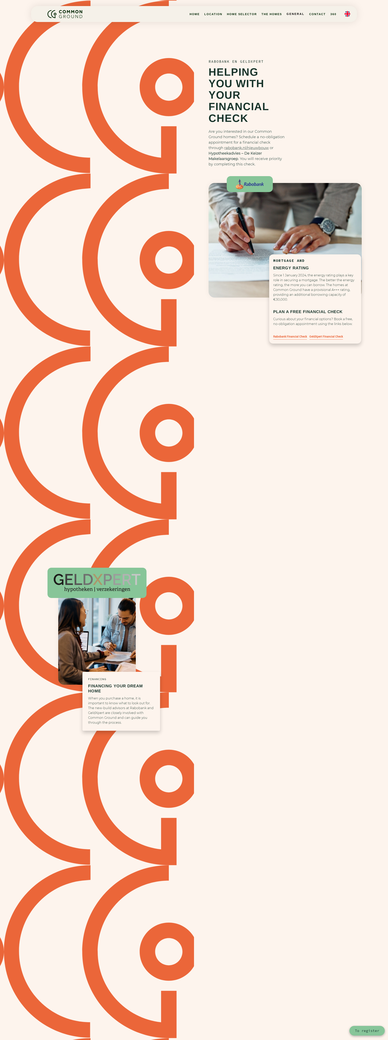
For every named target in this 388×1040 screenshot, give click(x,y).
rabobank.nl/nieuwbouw (246, 148)
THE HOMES (271, 14)
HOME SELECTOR (242, 14)
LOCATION (213, 14)
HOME (195, 14)
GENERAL (296, 14)
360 (333, 14)
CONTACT (317, 14)
